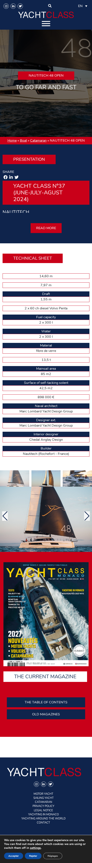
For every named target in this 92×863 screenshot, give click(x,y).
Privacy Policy (43, 806)
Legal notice (43, 810)
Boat (23, 140)
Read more (46, 228)
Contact (43, 823)
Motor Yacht (43, 794)
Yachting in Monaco (43, 814)
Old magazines (46, 714)
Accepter (13, 856)
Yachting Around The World (43, 819)
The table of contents (46, 702)
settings (35, 848)
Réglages (52, 856)
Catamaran (38, 140)
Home (12, 140)
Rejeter (33, 856)
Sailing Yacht (43, 798)
